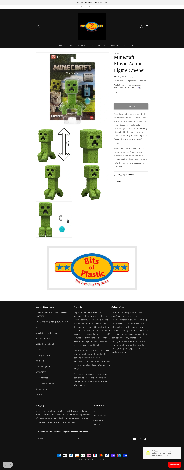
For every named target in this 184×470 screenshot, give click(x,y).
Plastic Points (98, 424)
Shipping (127, 81)
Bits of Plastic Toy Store (88, 460)
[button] (38, 26)
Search (95, 411)
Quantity (117, 92)
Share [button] (119, 181)
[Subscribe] (78, 439)
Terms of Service (99, 415)
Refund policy (98, 420)
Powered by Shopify (102, 460)
